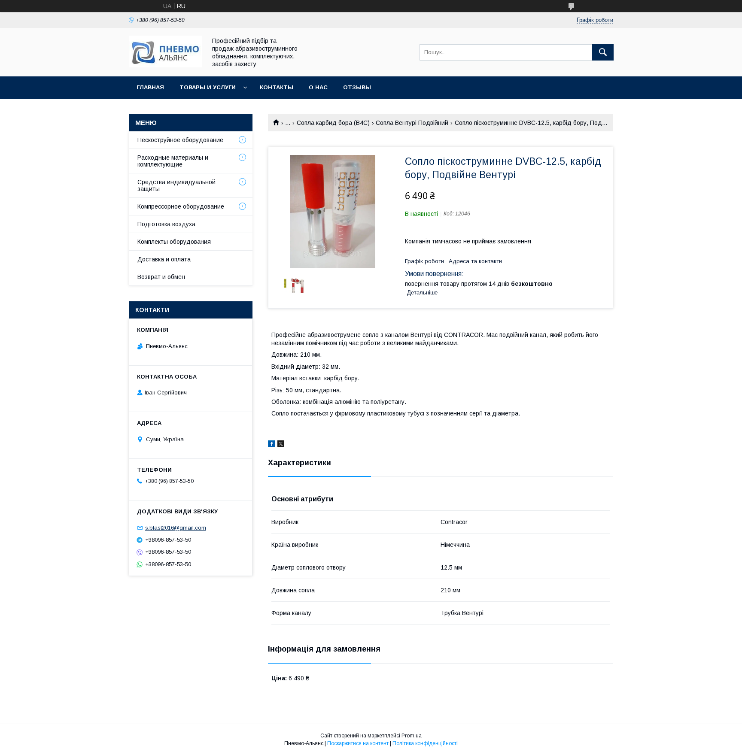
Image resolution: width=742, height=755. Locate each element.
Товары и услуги (207, 87)
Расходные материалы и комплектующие (172, 161)
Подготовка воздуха (166, 224)
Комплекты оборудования (174, 241)
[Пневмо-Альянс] (165, 65)
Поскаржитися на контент (358, 743)
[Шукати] (603, 52)
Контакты (276, 87)
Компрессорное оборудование (180, 206)
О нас (318, 87)
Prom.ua (411, 736)
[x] (280, 445)
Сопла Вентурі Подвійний (412, 122)
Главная (150, 87)
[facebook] (271, 445)
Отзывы (357, 87)
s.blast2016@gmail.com (175, 528)
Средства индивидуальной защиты (176, 185)
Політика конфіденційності (425, 743)
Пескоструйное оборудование (180, 139)
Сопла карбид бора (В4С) (333, 122)
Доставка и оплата (164, 259)
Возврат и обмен (161, 276)
